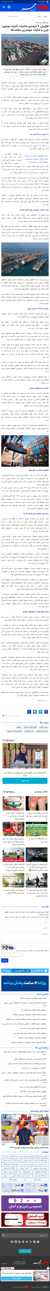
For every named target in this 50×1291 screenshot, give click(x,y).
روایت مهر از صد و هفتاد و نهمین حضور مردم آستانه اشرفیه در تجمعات (25, 1104)
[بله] (34, 1242)
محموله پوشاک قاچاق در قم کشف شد (33, 1010)
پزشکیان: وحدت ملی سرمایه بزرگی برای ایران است (29, 1033)
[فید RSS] (19, 1242)
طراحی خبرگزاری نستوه (37, 1287)
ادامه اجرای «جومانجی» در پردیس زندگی (33, 998)
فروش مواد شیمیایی (40, 1168)
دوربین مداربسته (28, 1164)
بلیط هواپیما (26, 1172)
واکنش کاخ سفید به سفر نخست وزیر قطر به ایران (30, 1059)
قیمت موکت (27, 1160)
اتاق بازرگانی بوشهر (30, 727)
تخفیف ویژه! (16, 1278)
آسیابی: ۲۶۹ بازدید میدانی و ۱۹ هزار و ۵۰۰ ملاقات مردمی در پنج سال (25, 1004)
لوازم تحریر (29, 1156)
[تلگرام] (38, 1242)
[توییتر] (26, 1242)
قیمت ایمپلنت (24, 1168)
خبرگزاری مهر (44, 83)
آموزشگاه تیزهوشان (40, 1172)
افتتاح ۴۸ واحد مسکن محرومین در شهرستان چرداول (28, 1042)
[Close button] (48, 1268)
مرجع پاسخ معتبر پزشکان (11, 1164)
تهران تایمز (37, 1179)
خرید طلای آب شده (41, 1160)
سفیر (4, 1156)
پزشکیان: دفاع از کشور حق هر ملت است (33, 1028)
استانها (45, 16)
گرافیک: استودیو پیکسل (19, 1287)
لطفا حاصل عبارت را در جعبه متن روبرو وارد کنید (32, 951)
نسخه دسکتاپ (25, 1251)
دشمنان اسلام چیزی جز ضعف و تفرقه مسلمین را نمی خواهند (26, 1019)
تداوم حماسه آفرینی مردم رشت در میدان (32, 1087)
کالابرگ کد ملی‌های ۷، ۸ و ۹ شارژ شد (33, 1068)
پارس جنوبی (43, 727)
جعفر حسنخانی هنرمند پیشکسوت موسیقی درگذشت (29, 1014)
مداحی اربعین (42, 1164)
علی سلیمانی (29, 731)
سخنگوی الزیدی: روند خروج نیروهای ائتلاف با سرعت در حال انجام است (24, 1053)
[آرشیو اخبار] (15, 1242)
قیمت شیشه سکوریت (16, 1156)
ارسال (5, 960)
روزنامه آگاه (13, 1179)
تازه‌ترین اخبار (43, 994)
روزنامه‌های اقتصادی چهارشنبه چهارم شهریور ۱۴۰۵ (29, 1147)
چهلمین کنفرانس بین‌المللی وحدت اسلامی (32, 1038)
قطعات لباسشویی (9, 1168)
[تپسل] (3, 740)
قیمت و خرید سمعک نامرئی (21, 1175)
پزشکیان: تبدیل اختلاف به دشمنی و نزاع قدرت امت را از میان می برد (23, 1024)
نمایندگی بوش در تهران (10, 1172)
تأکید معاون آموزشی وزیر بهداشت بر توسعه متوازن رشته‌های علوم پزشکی (24, 1097)
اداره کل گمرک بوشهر (15, 731)
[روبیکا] (23, 1242)
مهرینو (5, 1175)
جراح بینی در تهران (42, 1156)
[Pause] (5, 766)
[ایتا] (11, 1242)
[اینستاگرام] (30, 1242)
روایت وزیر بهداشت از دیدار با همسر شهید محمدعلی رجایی (27, 1063)
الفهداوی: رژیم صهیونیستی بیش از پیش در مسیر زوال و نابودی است (25, 1081)
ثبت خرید (25, 780)
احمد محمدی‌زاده (41, 731)
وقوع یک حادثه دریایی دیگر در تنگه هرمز (33, 1091)
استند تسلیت (7, 1160)
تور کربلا (17, 1160)
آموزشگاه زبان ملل (41, 1175)
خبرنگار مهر (5, 139)
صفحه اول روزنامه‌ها (40, 1111)
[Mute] (8, 766)
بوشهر (39, 16)
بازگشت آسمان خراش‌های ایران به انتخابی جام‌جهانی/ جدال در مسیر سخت (24, 1074)
